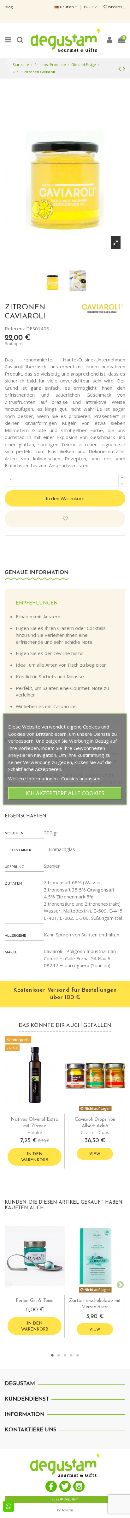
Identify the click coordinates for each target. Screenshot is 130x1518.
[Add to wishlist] (65, 518)
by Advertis (65, 1510)
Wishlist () (116, 6)
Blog (9, 6)
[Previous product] (120, 68)
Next (119, 1284)
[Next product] (124, 68)
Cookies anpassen (80, 778)
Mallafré (34, 1132)
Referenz (15, 328)
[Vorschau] (39, 1111)
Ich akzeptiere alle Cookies (65, 793)
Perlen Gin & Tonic (34, 1300)
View (94, 1154)
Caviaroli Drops (95, 1132)
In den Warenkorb (65, 498)
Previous (8, 1284)
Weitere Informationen (33, 778)
